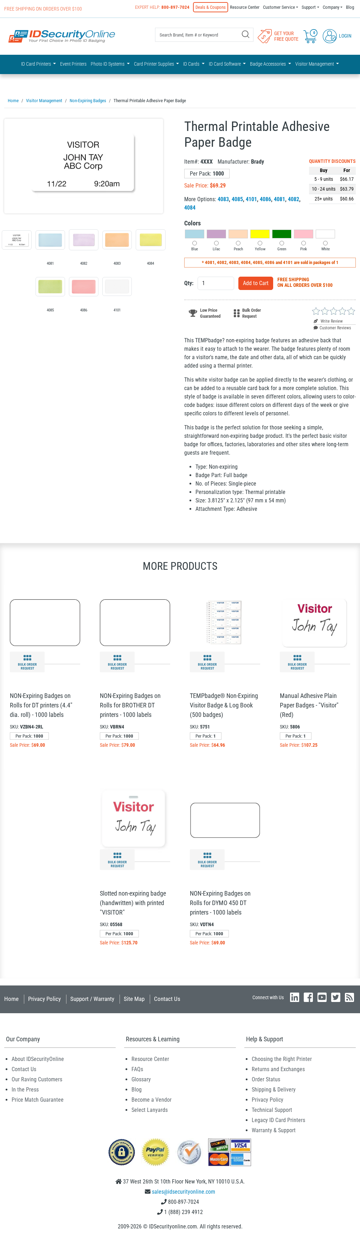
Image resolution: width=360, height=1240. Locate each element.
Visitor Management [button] (315, 64)
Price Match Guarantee (38, 1099)
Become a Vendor (151, 1099)
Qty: (188, 283)
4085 (237, 199)
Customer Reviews (335, 327)
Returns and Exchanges (278, 1069)
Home (11, 998)
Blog (350, 7)
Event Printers (73, 64)
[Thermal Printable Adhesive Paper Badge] (83, 166)
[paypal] (121, 1151)
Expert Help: (162, 7)
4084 (189, 207)
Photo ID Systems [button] (108, 64)
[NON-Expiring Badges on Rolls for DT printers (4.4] (45, 622)
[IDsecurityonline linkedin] (294, 997)
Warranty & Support (274, 1130)
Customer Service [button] (279, 7)
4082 (293, 199)
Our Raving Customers (37, 1079)
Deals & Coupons (210, 7)
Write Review (331, 321)
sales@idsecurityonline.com (183, 1191)
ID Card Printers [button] (36, 64)
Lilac (216, 249)
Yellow (260, 249)
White (325, 249)
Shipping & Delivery (274, 1089)
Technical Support (272, 1110)
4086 (265, 199)
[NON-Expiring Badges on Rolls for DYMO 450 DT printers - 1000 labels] (225, 820)
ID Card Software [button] (225, 64)
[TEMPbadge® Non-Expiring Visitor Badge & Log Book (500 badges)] (225, 622)
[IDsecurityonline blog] (349, 997)
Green (281, 249)
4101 (251, 199)
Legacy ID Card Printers (278, 1120)
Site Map (134, 998)
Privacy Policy (44, 998)
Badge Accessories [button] (268, 64)
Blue (194, 249)
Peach (238, 249)
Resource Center (244, 7)
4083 (223, 199)
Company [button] (331, 7)
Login (345, 36)
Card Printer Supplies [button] (154, 64)
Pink (303, 249)
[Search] (246, 34)
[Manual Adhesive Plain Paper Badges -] (315, 622)
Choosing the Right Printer (282, 1059)
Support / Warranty (92, 998)
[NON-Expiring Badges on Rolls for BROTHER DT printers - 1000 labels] (135, 622)
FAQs (137, 1069)
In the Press (25, 1089)
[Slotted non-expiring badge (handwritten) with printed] (135, 820)
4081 (279, 199)
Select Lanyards (149, 1110)
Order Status (266, 1079)
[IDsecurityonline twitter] (335, 997)
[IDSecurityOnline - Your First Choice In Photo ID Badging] (61, 36)
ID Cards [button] (191, 64)
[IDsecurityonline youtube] (322, 997)
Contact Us (167, 998)
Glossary (141, 1079)
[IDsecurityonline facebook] (308, 997)
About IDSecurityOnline (38, 1059)
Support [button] (309, 7)
